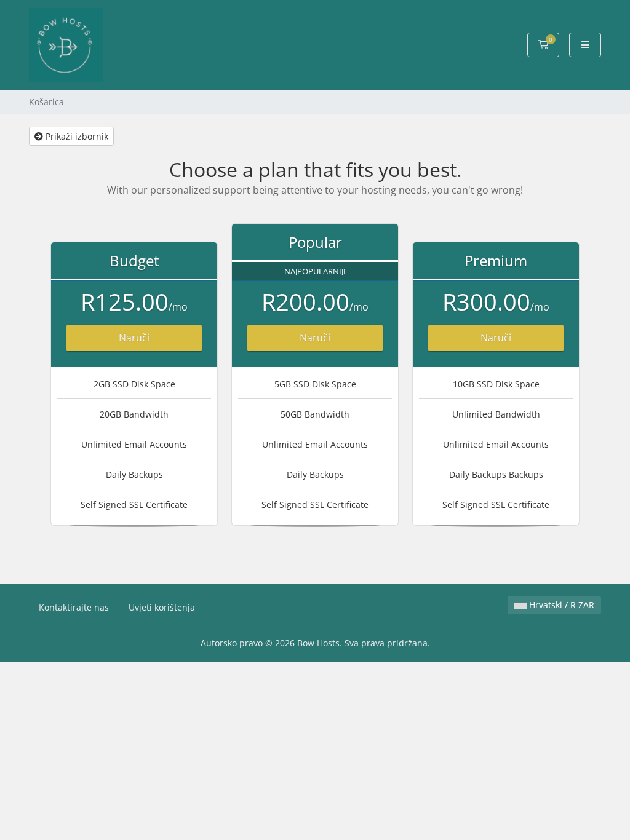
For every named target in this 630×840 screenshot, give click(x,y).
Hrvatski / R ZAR (560, 605)
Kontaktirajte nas (74, 607)
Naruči (134, 337)
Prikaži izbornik (75, 136)
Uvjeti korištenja (162, 607)
